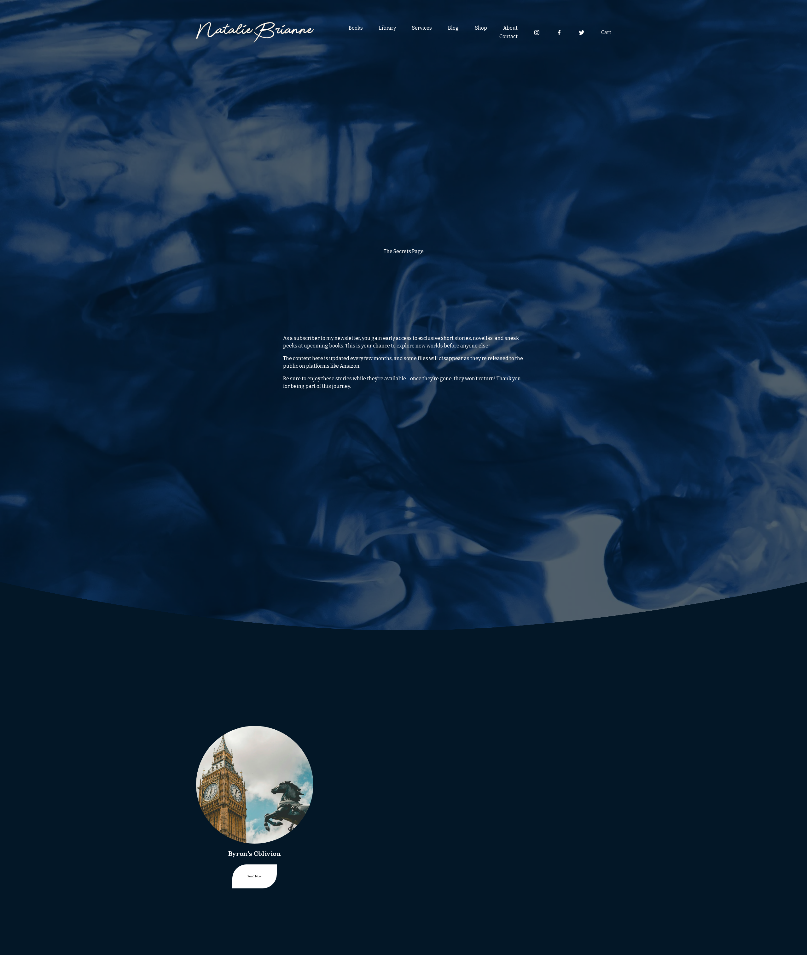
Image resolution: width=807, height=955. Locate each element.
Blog (453, 28)
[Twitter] (581, 32)
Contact (508, 36)
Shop (481, 28)
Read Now (254, 876)
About (510, 28)
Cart (606, 32)
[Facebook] (559, 32)
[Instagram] (537, 32)
